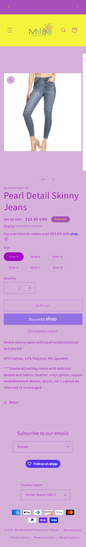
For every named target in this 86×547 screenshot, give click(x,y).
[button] (9, 30)
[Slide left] (33, 179)
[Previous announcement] (8, 7)
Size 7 (38, 268)
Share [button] (14, 402)
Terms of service (44, 537)
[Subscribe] (67, 447)
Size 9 (60, 268)
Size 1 (38, 257)
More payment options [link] (43, 331)
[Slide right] (53, 179)
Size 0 (16, 257)
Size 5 (16, 268)
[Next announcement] (77, 7)
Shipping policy (69, 537)
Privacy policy (20, 537)
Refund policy (73, 530)
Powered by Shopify (46, 530)
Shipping (9, 225)
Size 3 (59, 257)
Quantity (10, 278)
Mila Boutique (23, 530)
